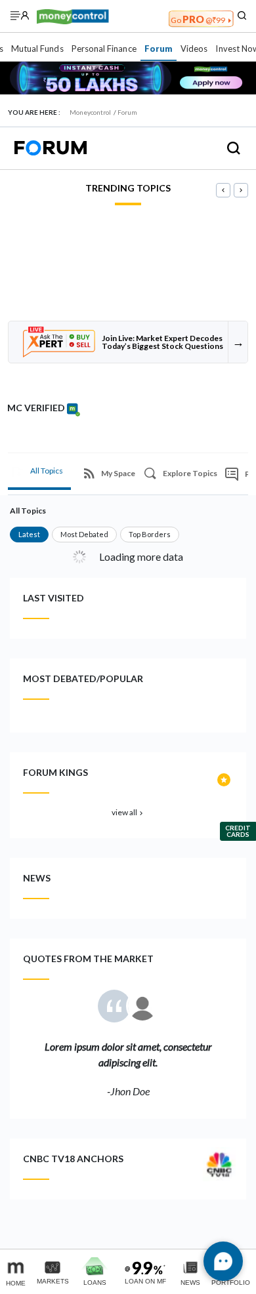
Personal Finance (104, 48)
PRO (198, 19)
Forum (158, 48)
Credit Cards (238, 831)
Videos (194, 48)
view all (128, 812)
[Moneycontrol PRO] (73, 15)
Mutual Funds (37, 48)
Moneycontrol (90, 112)
